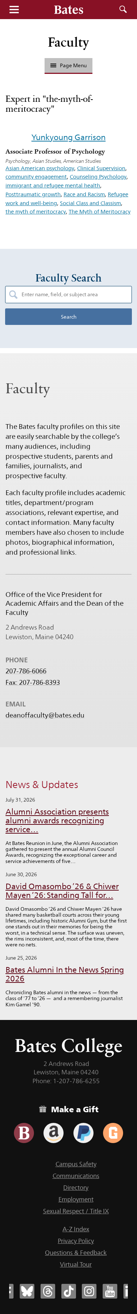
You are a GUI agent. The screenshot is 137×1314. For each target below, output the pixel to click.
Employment (76, 1199)
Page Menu (73, 65)
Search (123, 9)
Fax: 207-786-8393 (32, 682)
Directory (75, 1187)
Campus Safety (76, 1164)
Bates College (68, 1045)
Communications (76, 1175)
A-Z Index (75, 1229)
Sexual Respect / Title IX (76, 1211)
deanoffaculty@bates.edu (44, 715)
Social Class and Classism (90, 203)
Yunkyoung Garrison (68, 137)
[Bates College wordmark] (68, 9)
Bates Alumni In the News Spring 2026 (64, 974)
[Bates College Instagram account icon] (89, 1291)
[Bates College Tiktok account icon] (68, 1291)
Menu (14, 9)
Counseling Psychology (98, 176)
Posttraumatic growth (33, 194)
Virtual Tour (76, 1264)
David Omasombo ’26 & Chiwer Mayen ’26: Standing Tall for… (62, 891)
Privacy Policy (76, 1241)
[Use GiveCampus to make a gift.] (113, 1133)
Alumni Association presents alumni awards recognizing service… (57, 820)
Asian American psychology (39, 168)
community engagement (36, 176)
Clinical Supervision (101, 168)
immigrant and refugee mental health (52, 185)
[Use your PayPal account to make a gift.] (83, 1133)
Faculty (68, 42)
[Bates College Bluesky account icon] (27, 1291)
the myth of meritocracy (35, 211)
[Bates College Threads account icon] (48, 1291)
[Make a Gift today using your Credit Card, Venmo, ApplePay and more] (24, 1133)
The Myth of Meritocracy (99, 211)
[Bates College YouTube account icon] (110, 1291)
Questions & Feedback (76, 1252)
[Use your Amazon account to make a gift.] (53, 1133)
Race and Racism (84, 194)
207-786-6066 (25, 671)
